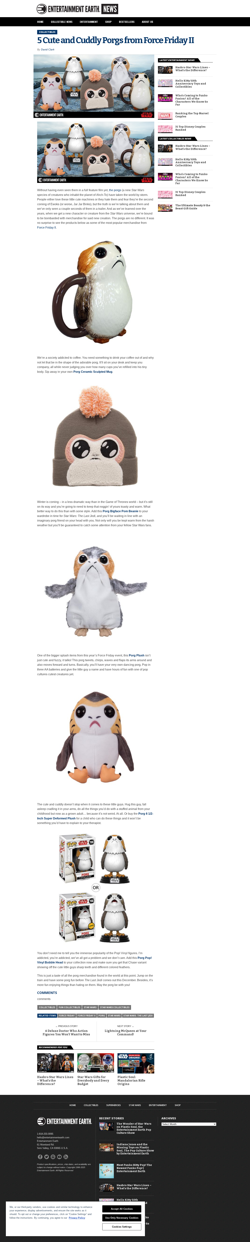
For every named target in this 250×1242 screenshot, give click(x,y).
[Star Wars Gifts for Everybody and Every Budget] (95, 1071)
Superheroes (113, 1105)
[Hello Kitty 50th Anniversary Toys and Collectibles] (165, 86)
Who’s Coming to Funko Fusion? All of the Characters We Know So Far (191, 100)
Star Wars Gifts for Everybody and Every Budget (93, 1080)
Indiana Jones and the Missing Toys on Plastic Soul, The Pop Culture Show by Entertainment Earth (135, 1149)
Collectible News (61, 22)
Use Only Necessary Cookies (121, 1217)
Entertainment (89, 22)
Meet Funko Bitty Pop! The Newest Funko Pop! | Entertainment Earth (134, 1168)
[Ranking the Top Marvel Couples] (165, 118)
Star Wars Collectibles (114, 1007)
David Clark (47, 49)
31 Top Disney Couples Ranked (190, 128)
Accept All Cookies (122, 1209)
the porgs (115, 190)
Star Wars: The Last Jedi (138, 1015)
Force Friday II (46, 227)
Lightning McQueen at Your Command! (126, 1032)
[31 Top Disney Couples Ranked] (165, 132)
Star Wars (90, 1007)
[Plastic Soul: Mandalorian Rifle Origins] (135, 1072)
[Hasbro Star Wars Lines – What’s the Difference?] (55, 1071)
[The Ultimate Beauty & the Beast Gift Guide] (165, 210)
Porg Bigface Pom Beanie (120, 511)
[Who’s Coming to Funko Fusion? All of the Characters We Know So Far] (165, 100)
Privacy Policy (77, 1217)
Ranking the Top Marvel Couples (192, 115)
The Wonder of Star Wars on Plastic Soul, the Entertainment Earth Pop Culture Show (134, 1128)
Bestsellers (127, 22)
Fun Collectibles (69, 1007)
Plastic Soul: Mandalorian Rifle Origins (131, 1080)
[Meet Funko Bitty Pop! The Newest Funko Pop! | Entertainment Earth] (106, 1177)
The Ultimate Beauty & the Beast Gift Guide (192, 207)
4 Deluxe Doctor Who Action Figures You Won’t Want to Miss (66, 1032)
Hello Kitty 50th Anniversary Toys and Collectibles (190, 84)
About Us (147, 22)
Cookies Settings (122, 1226)
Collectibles (47, 1007)
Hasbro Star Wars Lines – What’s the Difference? (55, 1080)
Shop (108, 22)
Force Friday (67, 1015)
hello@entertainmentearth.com (53, 1137)
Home (40, 22)
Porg (101, 1015)
